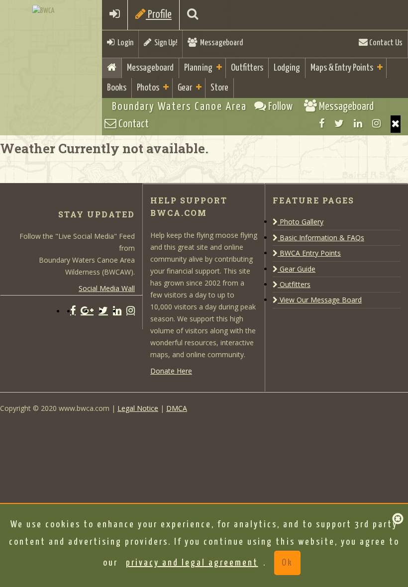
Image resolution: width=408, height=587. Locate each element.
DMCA (176, 408)
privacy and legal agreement (192, 563)
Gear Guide (296, 269)
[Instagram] (376, 123)
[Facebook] (321, 123)
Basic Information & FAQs (321, 237)
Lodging (287, 68)
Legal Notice (137, 408)
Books (116, 88)
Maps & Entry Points (341, 68)
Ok (287, 563)
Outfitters (247, 68)
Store (219, 88)
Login (123, 43)
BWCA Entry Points (309, 253)
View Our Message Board (320, 299)
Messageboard (220, 43)
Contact (132, 124)
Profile (159, 14)
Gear (185, 88)
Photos (148, 88)
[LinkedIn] (358, 123)
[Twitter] (339, 123)
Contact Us (385, 43)
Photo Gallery (300, 221)
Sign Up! (164, 43)
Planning (198, 68)
